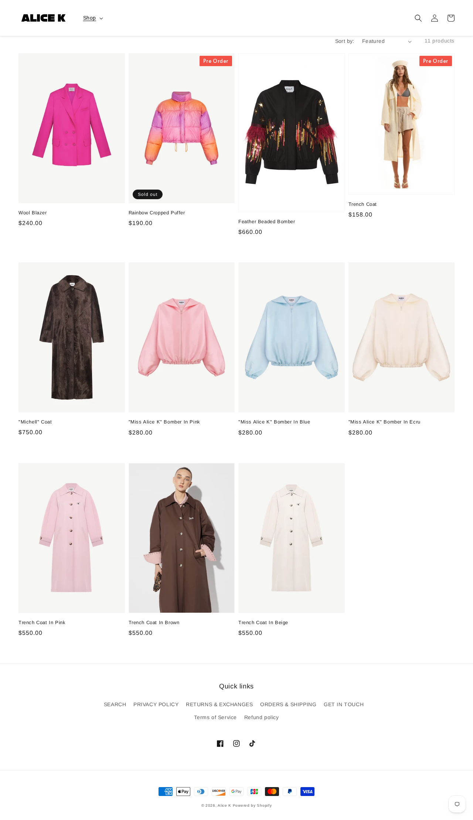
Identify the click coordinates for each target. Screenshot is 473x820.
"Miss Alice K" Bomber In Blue (274, 422)
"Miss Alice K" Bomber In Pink (164, 422)
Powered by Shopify (252, 805)
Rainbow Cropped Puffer (157, 212)
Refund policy (261, 717)
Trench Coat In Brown (154, 622)
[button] (418, 18)
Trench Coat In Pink (41, 622)
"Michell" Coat (35, 422)
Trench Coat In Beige (263, 622)
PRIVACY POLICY (155, 704)
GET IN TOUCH (344, 704)
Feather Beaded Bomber (266, 221)
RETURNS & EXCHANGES (219, 704)
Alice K (224, 805)
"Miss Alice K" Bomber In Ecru (384, 422)
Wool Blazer (32, 212)
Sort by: (344, 41)
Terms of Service (215, 717)
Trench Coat (362, 204)
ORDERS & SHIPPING (288, 704)
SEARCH (115, 704)
